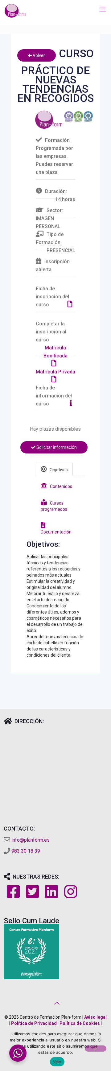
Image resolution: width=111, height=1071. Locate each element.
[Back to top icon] (55, 1003)
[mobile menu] (102, 9)
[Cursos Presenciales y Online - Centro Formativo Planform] (15, 10)
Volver (38, 55)
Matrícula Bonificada (55, 352)
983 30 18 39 (25, 851)
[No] (95, 1048)
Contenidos (61, 486)
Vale (57, 1061)
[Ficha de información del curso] (72, 404)
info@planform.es (30, 840)
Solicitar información (56, 447)
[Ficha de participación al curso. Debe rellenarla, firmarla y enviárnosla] (71, 305)
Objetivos (59, 469)
